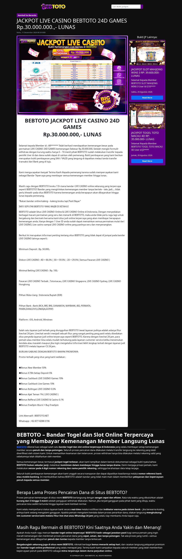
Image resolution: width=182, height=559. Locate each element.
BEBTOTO (22, 446)
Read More (147, 97)
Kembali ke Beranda (27, 15)
